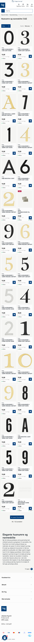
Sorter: (22, 26)
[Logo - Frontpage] (8, 5)
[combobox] (19, 10)
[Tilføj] (14, 56)
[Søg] (3, 10)
